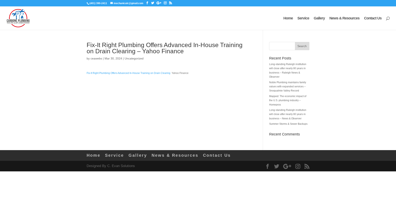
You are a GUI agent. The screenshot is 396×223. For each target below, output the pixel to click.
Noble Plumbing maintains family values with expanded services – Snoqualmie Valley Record (287, 86)
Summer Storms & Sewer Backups (288, 123)
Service (303, 18)
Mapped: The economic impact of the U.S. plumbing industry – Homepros (287, 100)
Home (288, 18)
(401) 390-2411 (98, 3)
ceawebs (96, 58)
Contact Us (373, 18)
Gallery (319, 18)
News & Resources (344, 18)
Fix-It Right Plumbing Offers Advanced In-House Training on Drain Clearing (128, 73)
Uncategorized (134, 58)
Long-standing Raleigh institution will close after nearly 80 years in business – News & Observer (287, 114)
